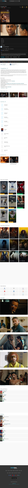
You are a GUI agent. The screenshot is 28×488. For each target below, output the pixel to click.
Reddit (3, 50)
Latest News (2, 154)
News (21, 470)
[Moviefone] (4, 1)
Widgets (18, 475)
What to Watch (16, 470)
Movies (6, 470)
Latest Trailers (3, 297)
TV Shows (9, 470)
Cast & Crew (2, 101)
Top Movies (2, 414)
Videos (19, 470)
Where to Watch (5, 59)
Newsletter (17, 475)
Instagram (11, 475)
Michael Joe (14, 83)
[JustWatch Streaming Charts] (0, 7)
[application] (14, 30)
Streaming (11, 470)
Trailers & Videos (3, 91)
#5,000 (2, 7)
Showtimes (14, 470)
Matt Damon (8, 83)
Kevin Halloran (18, 83)
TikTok (16, 475)
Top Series (2, 428)
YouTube (12, 475)
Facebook (1, 50)
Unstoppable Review (4, 68)
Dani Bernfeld (22, 83)
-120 (4, 7)
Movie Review (4, 391)
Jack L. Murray (11, 83)
